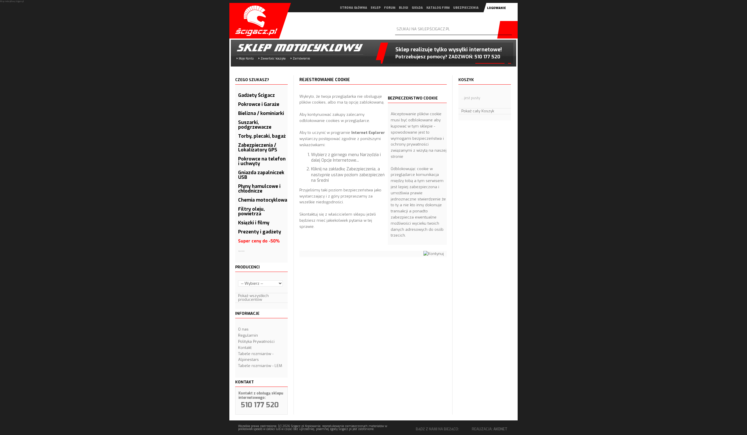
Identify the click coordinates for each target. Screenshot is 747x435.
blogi (403, 8)
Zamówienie (301, 58)
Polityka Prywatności (256, 341)
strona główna (353, 8)
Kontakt (245, 347)
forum (389, 8)
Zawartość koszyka (273, 58)
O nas (243, 329)
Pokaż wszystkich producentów (253, 297)
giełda (417, 8)
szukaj (509, 30)
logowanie (496, 8)
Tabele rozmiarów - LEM (260, 365)
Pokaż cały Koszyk (477, 111)
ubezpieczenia (466, 8)
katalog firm (438, 8)
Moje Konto (246, 58)
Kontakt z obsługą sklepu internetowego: (260, 395)
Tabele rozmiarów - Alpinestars (255, 356)
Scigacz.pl (254, 21)
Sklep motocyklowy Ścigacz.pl (295, 47)
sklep (376, 8)
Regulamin (248, 335)
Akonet (500, 429)
